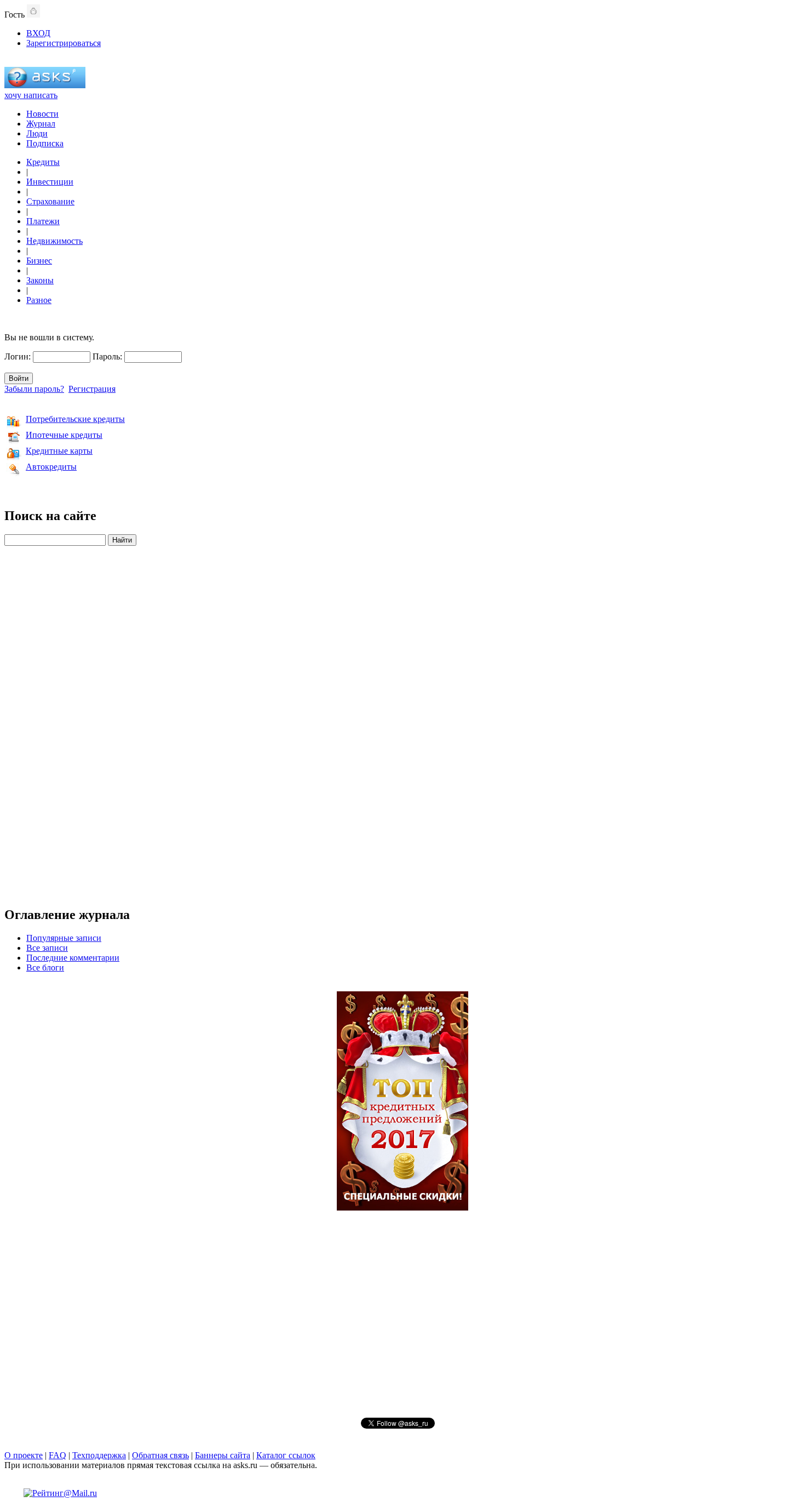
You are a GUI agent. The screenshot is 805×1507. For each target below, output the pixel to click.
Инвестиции (49, 181)
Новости (42, 113)
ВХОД (38, 33)
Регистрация (92, 388)
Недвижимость (54, 241)
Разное (38, 300)
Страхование (50, 201)
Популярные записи (63, 938)
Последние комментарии (72, 957)
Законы (40, 280)
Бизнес (39, 260)
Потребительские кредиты (75, 419)
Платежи (43, 221)
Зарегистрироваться (63, 43)
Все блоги (45, 967)
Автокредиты (51, 466)
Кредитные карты (59, 450)
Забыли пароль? (34, 388)
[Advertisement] (402, 720)
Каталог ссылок (285, 1455)
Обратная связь (160, 1455)
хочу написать (31, 95)
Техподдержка (99, 1455)
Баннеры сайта (222, 1455)
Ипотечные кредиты (64, 434)
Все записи (47, 947)
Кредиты (43, 162)
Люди (37, 133)
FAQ (57, 1455)
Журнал (40, 123)
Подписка (45, 143)
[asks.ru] (44, 85)
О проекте (23, 1455)
